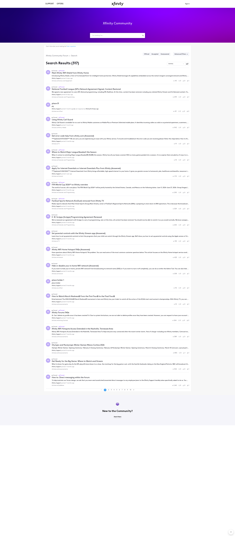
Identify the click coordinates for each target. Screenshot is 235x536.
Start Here (117, 417)
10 (130, 390)
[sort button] (187, 64)
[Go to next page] (133, 390)
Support (49, 4)
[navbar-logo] (117, 4)
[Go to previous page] (101, 390)
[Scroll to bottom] (231, 532)
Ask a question (71, 46)
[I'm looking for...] (143, 35)
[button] (146, 54)
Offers (60, 4)
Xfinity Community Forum (57, 56)
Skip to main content (8, 1)
